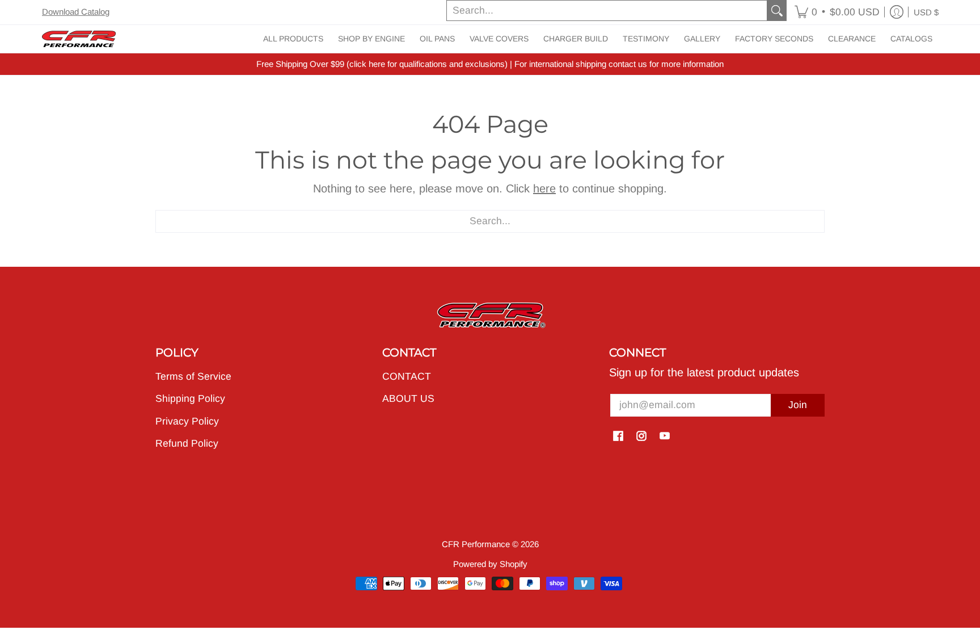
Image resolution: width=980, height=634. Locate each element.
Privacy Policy (187, 421)
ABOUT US (408, 398)
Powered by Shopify (490, 564)
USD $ (926, 12)
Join (797, 404)
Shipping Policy (190, 398)
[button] (837, 12)
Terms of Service (193, 376)
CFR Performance (476, 544)
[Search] (777, 10)
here (544, 188)
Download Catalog (75, 11)
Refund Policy (186, 443)
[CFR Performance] (79, 39)
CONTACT (406, 376)
